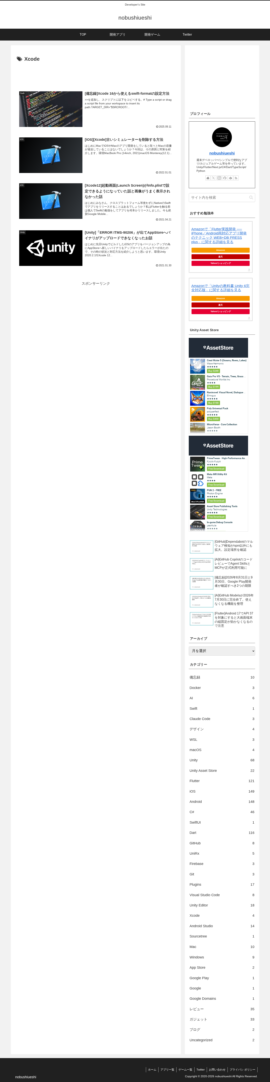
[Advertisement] (96, 74)
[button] (251, 197)
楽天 (220, 256)
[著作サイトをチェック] (208, 177)
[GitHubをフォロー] (224, 177)
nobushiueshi (222, 153)
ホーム (152, 1069)
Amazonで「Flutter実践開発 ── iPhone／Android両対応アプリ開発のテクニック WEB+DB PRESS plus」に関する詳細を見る (219, 235)
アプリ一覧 (167, 1069)
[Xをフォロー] (213, 177)
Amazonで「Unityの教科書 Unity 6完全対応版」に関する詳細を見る (220, 288)
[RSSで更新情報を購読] (236, 177)
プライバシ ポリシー (242, 1069)
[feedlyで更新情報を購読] (230, 177)
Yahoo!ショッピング (221, 263)
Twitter (200, 1069)
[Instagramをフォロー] (219, 177)
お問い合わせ (217, 1069)
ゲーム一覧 (185, 1069)
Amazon (220, 250)
